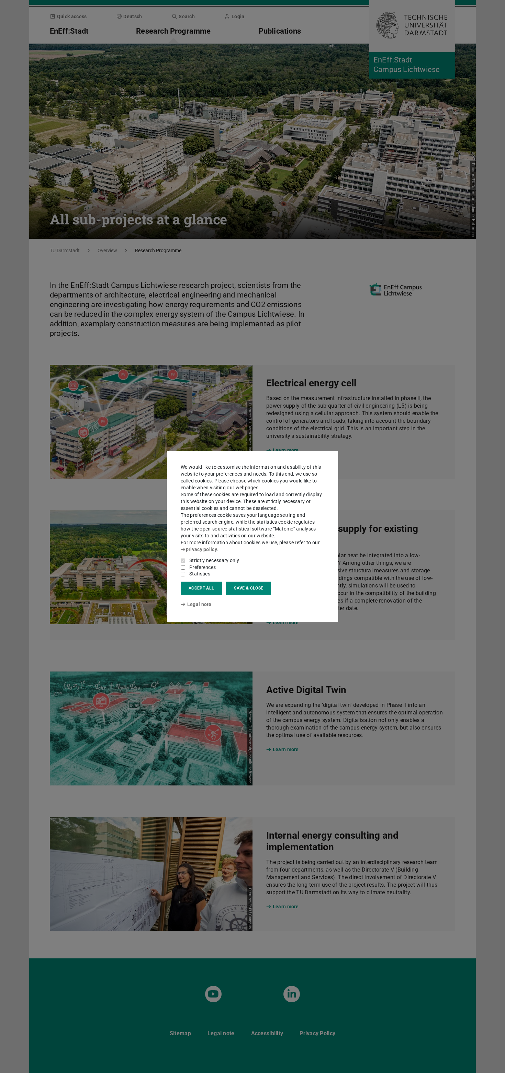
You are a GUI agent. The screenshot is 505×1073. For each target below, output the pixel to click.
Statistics (199, 573)
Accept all (201, 588)
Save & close (248, 588)
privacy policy (201, 549)
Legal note (199, 604)
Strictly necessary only (214, 560)
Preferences (202, 567)
